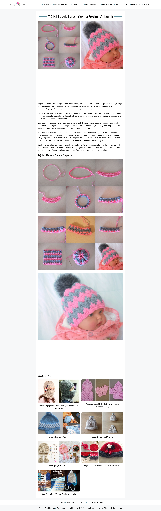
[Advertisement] (80, 85)
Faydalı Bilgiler (121, 4)
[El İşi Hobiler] (17, 6)
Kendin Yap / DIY (91, 4)
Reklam (82, 503)
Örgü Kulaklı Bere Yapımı (54, 145)
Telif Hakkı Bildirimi (95, 503)
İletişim (146, 4)
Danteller (76, 4)
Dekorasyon (107, 4)
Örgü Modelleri (60, 4)
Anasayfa (47, 4)
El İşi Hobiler (50, 508)
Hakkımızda (135, 4)
